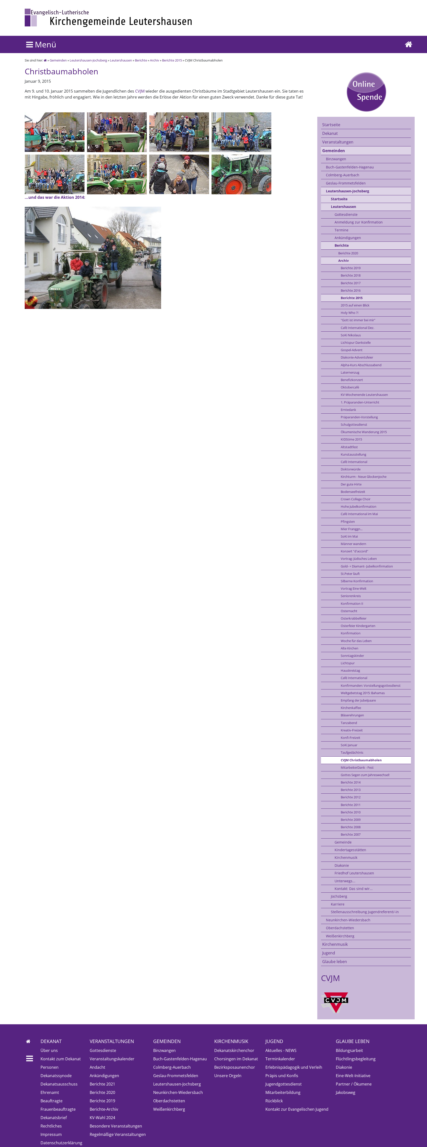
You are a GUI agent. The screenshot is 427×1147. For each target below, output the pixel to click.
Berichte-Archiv (104, 1109)
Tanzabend (349, 723)
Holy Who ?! (349, 312)
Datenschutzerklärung (61, 1143)
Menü (44, 44)
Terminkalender (280, 1059)
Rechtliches (51, 1126)
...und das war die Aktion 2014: (55, 197)
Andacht (97, 1067)
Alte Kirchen (349, 648)
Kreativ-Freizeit (352, 730)
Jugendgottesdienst (283, 1084)
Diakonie (342, 865)
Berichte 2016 (351, 290)
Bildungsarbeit (349, 1050)
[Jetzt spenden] (366, 91)
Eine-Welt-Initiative (353, 1075)
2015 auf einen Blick (355, 305)
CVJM (140, 91)
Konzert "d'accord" (354, 551)
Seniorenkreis (351, 596)
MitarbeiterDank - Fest (357, 767)
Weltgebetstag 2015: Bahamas (363, 693)
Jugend (328, 953)
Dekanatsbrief (54, 1117)
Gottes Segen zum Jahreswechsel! (365, 775)
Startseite (331, 124)
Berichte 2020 (348, 253)
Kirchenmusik (346, 857)
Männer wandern (353, 544)
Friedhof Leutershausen (354, 873)
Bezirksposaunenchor (234, 1067)
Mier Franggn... (352, 529)
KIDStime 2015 (351, 439)
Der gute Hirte (351, 484)
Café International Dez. (357, 327)
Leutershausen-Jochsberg (88, 60)
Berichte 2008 (351, 827)
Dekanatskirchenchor (234, 1050)
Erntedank (348, 409)
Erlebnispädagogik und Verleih (293, 1067)
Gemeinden (58, 60)
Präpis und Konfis (281, 1075)
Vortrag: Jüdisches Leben (359, 558)
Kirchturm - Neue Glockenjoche (363, 476)
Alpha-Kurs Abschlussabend (361, 365)
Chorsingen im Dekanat (236, 1059)
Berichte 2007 (351, 834)
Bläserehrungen (352, 715)
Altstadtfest (349, 447)
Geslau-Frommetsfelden (346, 183)
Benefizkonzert (352, 380)
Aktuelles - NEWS (281, 1050)
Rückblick (274, 1101)
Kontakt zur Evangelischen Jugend (296, 1109)
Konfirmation (351, 633)
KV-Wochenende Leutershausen (364, 394)
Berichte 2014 (351, 782)
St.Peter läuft (350, 573)
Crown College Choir (355, 499)
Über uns (49, 1050)
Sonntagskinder (352, 655)
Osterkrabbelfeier (353, 618)
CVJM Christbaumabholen (361, 760)
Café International (354, 462)
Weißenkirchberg (340, 936)
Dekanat (330, 133)
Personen (50, 1067)
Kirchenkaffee (351, 707)
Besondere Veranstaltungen (116, 1126)
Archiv (154, 60)
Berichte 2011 (351, 805)
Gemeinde (343, 842)
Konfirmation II (352, 603)
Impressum (51, 1134)
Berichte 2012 (351, 797)
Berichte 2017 (351, 283)
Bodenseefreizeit (353, 491)
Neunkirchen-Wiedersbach (348, 920)
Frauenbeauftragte (58, 1109)
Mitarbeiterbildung (282, 1092)
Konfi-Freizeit (350, 737)
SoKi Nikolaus (351, 335)
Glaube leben (334, 961)
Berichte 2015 (172, 60)
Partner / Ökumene (354, 1084)
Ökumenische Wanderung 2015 (364, 432)
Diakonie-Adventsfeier (357, 357)
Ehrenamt (50, 1092)
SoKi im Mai (349, 536)
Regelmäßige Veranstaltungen (118, 1134)
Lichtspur (348, 663)
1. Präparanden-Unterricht (360, 402)
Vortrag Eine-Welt (353, 588)
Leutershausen (121, 60)
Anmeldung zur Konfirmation (359, 222)
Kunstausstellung (353, 454)
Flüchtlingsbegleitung (356, 1059)
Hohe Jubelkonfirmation (358, 506)
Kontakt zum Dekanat (61, 1059)
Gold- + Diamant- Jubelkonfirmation (367, 566)
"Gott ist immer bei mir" (358, 320)
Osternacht (349, 611)
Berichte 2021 (102, 1084)
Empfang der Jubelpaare (358, 700)
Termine (341, 230)
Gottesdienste (346, 214)
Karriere (337, 904)
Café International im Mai (359, 514)
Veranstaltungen (337, 142)
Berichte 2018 (351, 275)
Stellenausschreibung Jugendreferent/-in (365, 911)
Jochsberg (339, 896)
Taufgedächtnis (352, 752)
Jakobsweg (345, 1092)
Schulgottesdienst (354, 424)
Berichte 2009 (351, 819)
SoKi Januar (349, 745)
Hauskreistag (350, 670)
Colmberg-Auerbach (342, 175)
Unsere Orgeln (227, 1075)
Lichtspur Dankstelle (356, 342)
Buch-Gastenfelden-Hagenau (350, 167)
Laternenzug (350, 372)
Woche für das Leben (356, 641)
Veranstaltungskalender (112, 1059)
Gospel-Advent (352, 350)
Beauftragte (52, 1101)
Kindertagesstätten (350, 849)
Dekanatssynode (56, 1075)
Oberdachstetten (340, 928)
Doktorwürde (351, 469)
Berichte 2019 (351, 268)
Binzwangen (336, 159)
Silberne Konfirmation (357, 581)
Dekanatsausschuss (59, 1084)
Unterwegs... (345, 881)
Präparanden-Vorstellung (359, 417)
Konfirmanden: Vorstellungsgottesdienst (371, 685)
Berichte (141, 60)
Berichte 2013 (351, 789)
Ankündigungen (348, 237)
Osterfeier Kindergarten (358, 626)
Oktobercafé (350, 387)
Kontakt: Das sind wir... (354, 888)
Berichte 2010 (351, 812)
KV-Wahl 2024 (102, 1117)
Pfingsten (348, 521)
